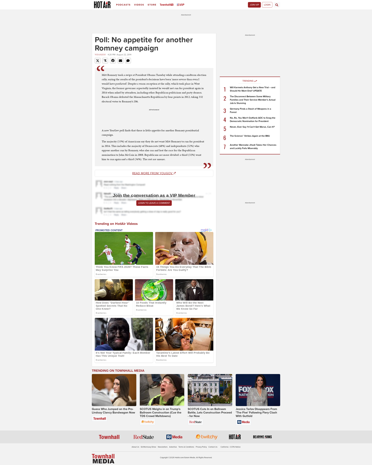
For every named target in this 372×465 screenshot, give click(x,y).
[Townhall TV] (167, 5)
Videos (139, 4)
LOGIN (267, 4)
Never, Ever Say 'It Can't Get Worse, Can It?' (252, 126)
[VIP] (181, 5)
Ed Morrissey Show (148, 447)
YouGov (101, 54)
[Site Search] (276, 5)
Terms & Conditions (186, 447)
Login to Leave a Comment (154, 203)
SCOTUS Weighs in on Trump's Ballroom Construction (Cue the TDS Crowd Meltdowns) (160, 412)
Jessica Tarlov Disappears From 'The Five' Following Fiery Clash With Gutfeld (256, 412)
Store (152, 4)
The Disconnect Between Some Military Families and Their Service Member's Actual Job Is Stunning (253, 100)
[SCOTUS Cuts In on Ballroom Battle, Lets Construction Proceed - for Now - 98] (210, 390)
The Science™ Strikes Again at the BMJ (250, 135)
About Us (135, 447)
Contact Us (212, 447)
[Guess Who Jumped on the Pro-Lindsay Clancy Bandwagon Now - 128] (114, 390)
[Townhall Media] (103, 458)
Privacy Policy (201, 447)
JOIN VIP (254, 4)
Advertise (173, 447)
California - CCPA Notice (230, 447)
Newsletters (163, 447)
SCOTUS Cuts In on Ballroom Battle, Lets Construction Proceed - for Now (210, 412)
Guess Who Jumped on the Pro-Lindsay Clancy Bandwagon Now (113, 410)
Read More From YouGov (152, 173)
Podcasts (123, 4)
